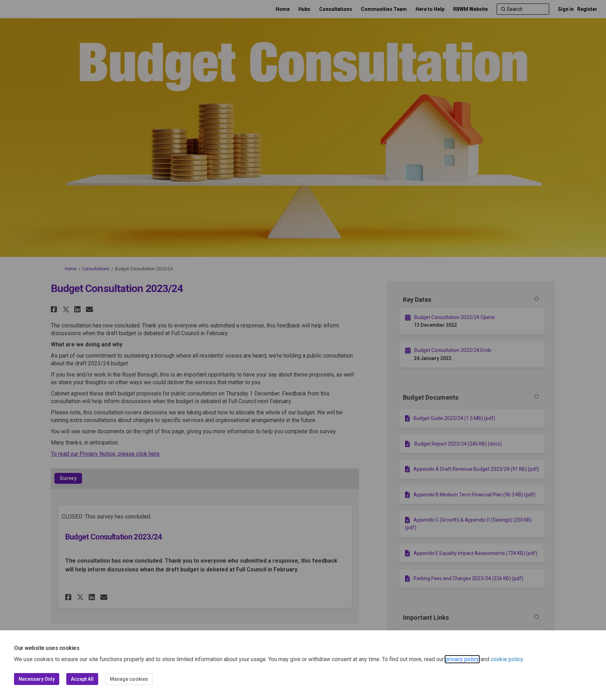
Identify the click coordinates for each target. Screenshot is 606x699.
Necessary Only (37, 679)
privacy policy (462, 659)
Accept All (82, 679)
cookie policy (507, 659)
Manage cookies (129, 679)
